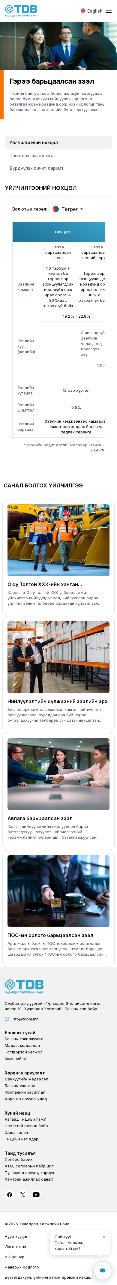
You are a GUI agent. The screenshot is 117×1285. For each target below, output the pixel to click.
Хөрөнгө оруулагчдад (26, 1098)
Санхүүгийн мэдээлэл (26, 1079)
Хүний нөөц (17, 1113)
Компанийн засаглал (25, 1092)
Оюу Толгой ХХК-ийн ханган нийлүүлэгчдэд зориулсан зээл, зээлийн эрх (48, 584)
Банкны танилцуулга (24, 1038)
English (95, 10)
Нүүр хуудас (16, 1236)
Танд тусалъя (20, 1153)
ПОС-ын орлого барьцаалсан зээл (50, 935)
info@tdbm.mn (25, 1019)
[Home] (21, 11)
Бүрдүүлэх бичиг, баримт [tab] (37, 168)
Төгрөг (70, 209)
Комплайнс (15, 1058)
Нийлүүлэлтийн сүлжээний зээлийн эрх (57, 701)
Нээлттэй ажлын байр (26, 1125)
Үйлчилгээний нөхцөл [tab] (33, 142)
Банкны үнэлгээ (20, 1085)
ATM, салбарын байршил (29, 1166)
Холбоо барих (18, 1159)
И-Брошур (14, 1256)
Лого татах (15, 1246)
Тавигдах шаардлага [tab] (31, 155)
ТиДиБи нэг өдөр (21, 1139)
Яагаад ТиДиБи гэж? (25, 1119)
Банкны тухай (20, 1032)
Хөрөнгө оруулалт (25, 1072)
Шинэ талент (17, 1132)
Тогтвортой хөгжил (24, 1052)
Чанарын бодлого (22, 1267)
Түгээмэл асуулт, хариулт (30, 1172)
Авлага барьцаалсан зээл (40, 818)
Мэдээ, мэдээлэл (22, 1045)
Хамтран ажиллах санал (29, 1179)
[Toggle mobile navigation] (108, 11)
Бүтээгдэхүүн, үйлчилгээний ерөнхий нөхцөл (49, 1277)
